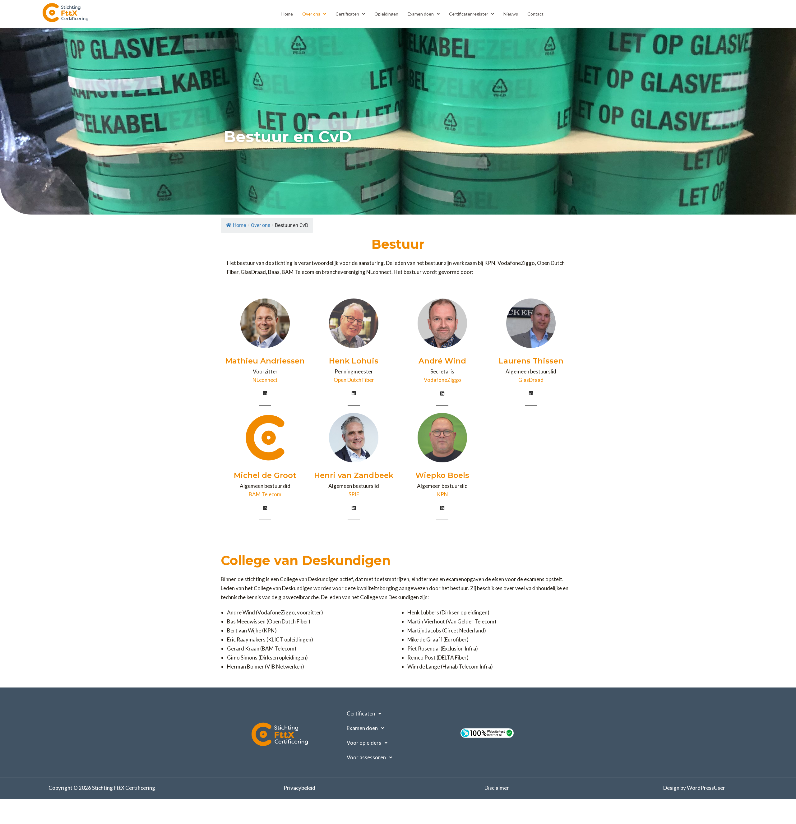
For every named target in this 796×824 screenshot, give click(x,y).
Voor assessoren (366, 757)
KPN (442, 494)
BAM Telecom (265, 494)
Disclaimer (496, 788)
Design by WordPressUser (694, 788)
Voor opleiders (364, 742)
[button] (314, 14)
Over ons (311, 13)
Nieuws (510, 13)
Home (287, 13)
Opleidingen (386, 13)
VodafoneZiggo (442, 380)
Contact (535, 13)
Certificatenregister (468, 13)
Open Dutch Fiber (354, 380)
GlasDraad (531, 380)
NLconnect (265, 380)
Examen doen (421, 13)
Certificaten (347, 13)
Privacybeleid (299, 788)
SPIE (354, 494)
